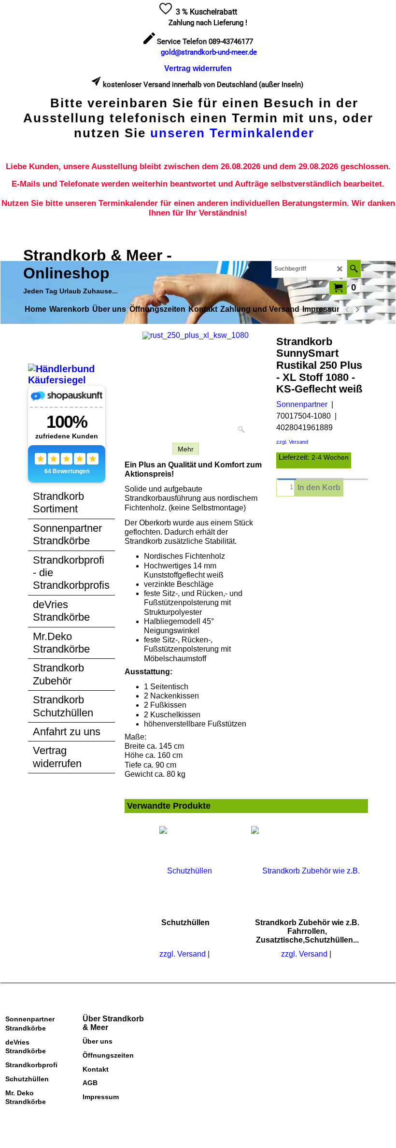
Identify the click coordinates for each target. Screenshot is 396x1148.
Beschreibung (146, 449)
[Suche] (354, 268)
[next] (357, 309)
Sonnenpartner (301, 404)
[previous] (347, 309)
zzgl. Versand (292, 442)
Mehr (186, 449)
